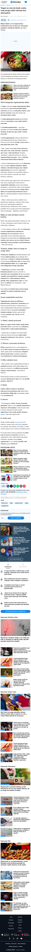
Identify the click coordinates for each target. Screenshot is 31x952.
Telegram (3, 494)
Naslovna (3, 5)
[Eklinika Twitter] (13, 938)
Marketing (8, 943)
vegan (26, 503)
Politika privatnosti (13, 946)
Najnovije (9, 617)
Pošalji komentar (16, 518)
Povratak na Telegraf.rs (4, 2)
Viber (25, 492)
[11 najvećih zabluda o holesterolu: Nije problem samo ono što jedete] (6, 821)
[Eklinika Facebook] (9, 938)
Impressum (13, 943)
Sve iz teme (15, 559)
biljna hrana (4, 503)
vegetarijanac (5, 505)
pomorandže (19, 422)
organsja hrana (19, 503)
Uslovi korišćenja (22, 498)
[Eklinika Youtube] (21, 938)
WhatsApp (19, 492)
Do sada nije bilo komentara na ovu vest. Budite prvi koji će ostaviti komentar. (15, 514)
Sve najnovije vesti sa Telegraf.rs (15, 611)
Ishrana (8, 5)
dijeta (11, 503)
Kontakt (20, 946)
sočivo (3, 414)
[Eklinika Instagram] (17, 938)
